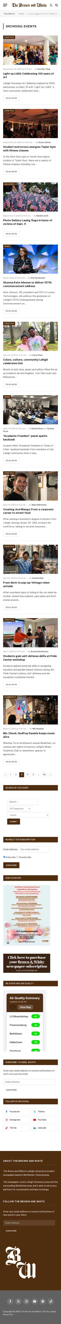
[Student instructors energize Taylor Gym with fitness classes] (30, 123)
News (7, 246)
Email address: (10, 849)
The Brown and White (31, 1311)
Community (10, 697)
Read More (11, 98)
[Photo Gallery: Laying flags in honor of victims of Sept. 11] (30, 197)
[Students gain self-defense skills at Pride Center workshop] (30, 632)
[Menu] (5, 5)
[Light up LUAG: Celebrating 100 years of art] (30, 50)
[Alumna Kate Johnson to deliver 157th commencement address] (30, 259)
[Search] (56, 5)
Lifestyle (9, 37)
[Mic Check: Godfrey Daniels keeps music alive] (30, 709)
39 (44, 774)
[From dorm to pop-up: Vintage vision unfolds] (30, 559)
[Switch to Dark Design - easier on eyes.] (51, 5)
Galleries (9, 184)
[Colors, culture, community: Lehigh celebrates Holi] (30, 336)
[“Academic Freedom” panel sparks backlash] (30, 409)
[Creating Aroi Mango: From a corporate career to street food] (30, 485)
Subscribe (11, 1090)
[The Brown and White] (29, 5)
